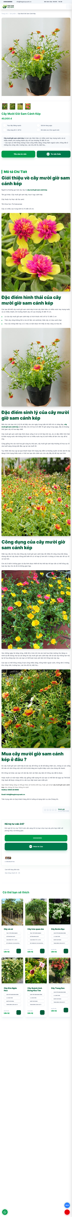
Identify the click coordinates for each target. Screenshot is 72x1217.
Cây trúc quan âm (35, 929)
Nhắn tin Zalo (36, 846)
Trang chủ (5, 13)
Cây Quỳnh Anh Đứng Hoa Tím (34, 989)
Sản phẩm (13, 13)
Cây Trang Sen (58, 988)
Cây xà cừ (8, 929)
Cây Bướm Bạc (58, 929)
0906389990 (37, 838)
